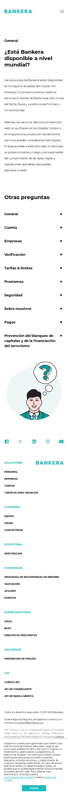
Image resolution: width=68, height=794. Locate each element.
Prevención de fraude (20, 658)
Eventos (10, 597)
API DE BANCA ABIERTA (18, 696)
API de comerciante (18, 689)
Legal (8, 621)
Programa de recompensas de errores (31, 577)
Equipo (9, 516)
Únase (8, 523)
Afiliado (10, 590)
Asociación (12, 584)
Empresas (11, 478)
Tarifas (9, 485)
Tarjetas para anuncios (21, 492)
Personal (11, 471)
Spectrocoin (13, 553)
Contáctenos (13, 530)
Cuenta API (11, 682)
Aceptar (34, 788)
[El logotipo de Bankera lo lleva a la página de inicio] (18, 11)
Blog (7, 628)
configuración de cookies (18, 777)
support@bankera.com (30, 722)
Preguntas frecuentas (20, 635)
